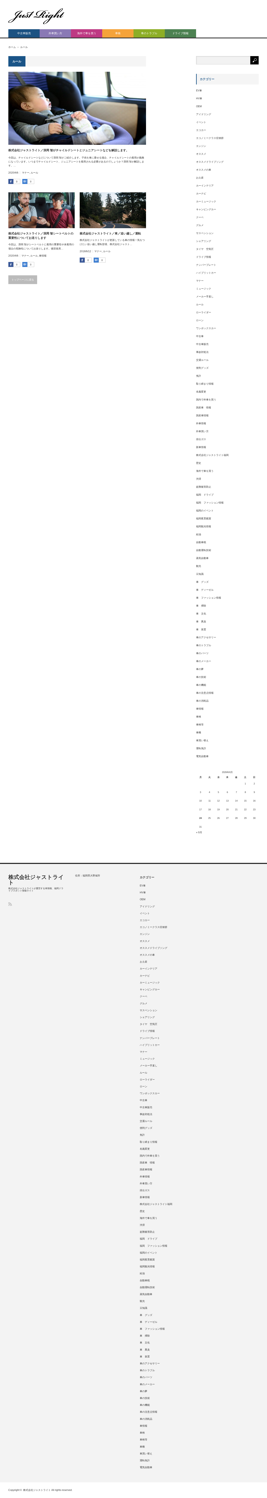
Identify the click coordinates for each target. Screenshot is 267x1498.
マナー (25, 172)
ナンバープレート (206, 264)
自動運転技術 (203, 550)
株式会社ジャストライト (36, 880)
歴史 (198, 463)
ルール (34, 172)
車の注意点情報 (205, 692)
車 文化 (201, 613)
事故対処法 (202, 352)
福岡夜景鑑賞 (203, 518)
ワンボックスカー (206, 328)
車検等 (200, 724)
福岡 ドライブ (205, 494)
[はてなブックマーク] (24, 181)
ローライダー (203, 312)
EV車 (199, 90)
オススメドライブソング (210, 161)
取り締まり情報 (205, 383)
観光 (198, 566)
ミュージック (203, 288)
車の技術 (201, 677)
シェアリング (203, 241)
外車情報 (201, 423)
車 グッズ (202, 581)
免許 (198, 375)
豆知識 (200, 574)
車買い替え (202, 740)
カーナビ (201, 193)
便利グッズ (202, 367)
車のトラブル (149, 33)
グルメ (200, 225)
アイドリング (203, 114)
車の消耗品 (202, 700)
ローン (200, 320)
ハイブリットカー (206, 272)
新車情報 (201, 447)
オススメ (201, 153)
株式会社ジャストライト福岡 (212, 455)
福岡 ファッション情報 (210, 502)
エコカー (201, 130)
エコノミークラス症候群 (210, 138)
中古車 (200, 336)
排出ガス (201, 439)
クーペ (200, 217)
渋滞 (198, 478)
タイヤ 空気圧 (205, 249)
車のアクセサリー (206, 637)
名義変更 (201, 391)
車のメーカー (203, 661)
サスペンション (205, 233)
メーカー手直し (205, 296)
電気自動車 (202, 756)
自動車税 (201, 542)
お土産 (200, 177)
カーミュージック (206, 201)
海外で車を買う (86, 33)
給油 (198, 534)
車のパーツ (202, 653)
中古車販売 (24, 33)
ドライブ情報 (180, 33)
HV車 (199, 98)
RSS (10, 904)
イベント (201, 122)
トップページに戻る (22, 279)
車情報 (43, 255)
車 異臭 (201, 621)
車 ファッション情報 (208, 597)
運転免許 (201, 748)
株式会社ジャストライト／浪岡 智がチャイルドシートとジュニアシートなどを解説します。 (68, 150)
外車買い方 (55, 33)
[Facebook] (10, 181)
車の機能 (201, 685)
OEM (199, 106)
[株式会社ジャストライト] (36, 16)
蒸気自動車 (202, 558)
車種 (198, 732)
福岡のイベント (205, 510)
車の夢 (200, 669)
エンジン (201, 146)
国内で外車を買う (206, 399)
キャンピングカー (206, 209)
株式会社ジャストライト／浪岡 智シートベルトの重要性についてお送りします (40, 235)
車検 (118, 33)
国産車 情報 (203, 407)
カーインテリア (205, 185)
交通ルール (202, 360)
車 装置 (201, 629)
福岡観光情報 (203, 526)
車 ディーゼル (205, 589)
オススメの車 (203, 169)
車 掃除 (201, 605)
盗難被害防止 (203, 486)
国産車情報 (202, 415)
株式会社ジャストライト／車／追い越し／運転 (110, 233)
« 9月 (199, 832)
